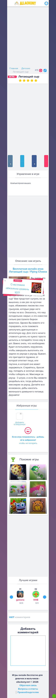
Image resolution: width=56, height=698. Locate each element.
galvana (20, 599)
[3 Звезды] (28, 80)
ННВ (35, 599)
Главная (14, 68)
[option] (20, 596)
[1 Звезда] (20, 80)
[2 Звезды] (24, 80)
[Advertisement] (28, 37)
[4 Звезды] (32, 80)
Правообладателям (28, 692)
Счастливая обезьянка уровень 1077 (17, 288)
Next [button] (44, 597)
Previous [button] (11, 597)
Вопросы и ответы (28, 689)
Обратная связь (28, 685)
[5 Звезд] (36, 80)
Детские (25, 68)
